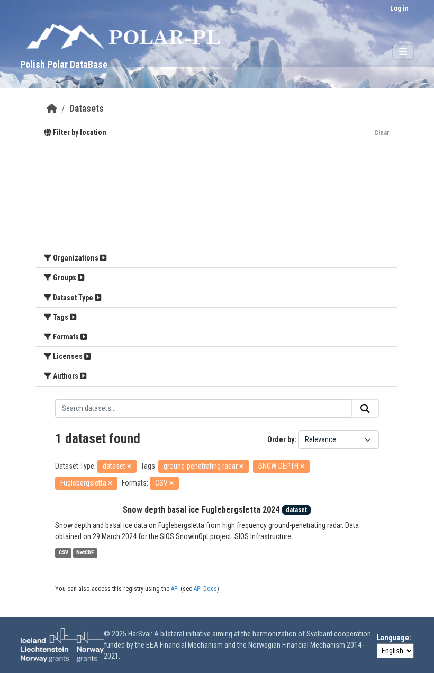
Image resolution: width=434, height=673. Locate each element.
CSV (63, 552)
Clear (382, 133)
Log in (399, 8)
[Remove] (129, 466)
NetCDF (85, 552)
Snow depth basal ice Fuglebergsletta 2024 (201, 510)
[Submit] (365, 408)
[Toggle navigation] (403, 52)
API (175, 589)
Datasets (86, 108)
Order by (280, 439)
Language (393, 637)
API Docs (205, 589)
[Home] (52, 108)
